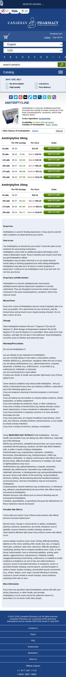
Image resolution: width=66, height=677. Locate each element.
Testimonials (33, 647)
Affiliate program (33, 666)
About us (33, 659)
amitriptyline (44, 118)
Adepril (35, 131)
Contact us (33, 628)
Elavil (48, 125)
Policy (33, 634)
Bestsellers (33, 653)
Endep (55, 125)
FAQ (33, 640)
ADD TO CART (54, 148)
